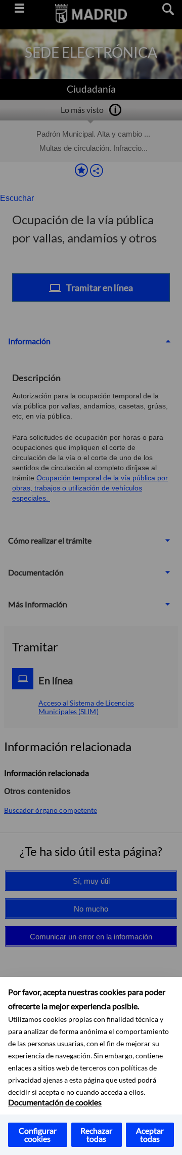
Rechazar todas (96, 1134)
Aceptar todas (150, 1134)
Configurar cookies (38, 1134)
